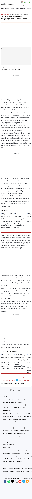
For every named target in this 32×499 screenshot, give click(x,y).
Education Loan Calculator (8, 436)
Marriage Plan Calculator (21, 436)
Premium (7, 8)
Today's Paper (6, 465)
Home (2, 8)
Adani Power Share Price (8, 402)
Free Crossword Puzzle (8, 444)
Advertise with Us (20, 471)
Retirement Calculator (24, 430)
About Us (13, 465)
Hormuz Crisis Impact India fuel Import (17, 419)
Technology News (15, 456)
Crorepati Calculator (19, 428)
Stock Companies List (7, 442)
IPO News (28, 450)
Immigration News (16, 453)
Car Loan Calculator (7, 433)
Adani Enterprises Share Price (22, 399)
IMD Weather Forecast (19, 413)
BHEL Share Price (21, 405)
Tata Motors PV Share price (9, 405)
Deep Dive (5, 419)
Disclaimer (5, 468)
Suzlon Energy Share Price (8, 399)
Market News (21, 450)
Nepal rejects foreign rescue (9, 421)
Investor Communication (14, 468)
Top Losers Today (18, 416)
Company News (13, 450)
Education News (6, 458)
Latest (12, 8)
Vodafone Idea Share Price (19, 407)
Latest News (5, 450)
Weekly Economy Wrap (8, 413)
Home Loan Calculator (19, 433)
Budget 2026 (19, 461)
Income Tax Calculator (8, 428)
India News (6, 14)
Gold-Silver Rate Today (8, 416)
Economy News (27, 458)
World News (23, 456)
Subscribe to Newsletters (19, 442)
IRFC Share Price (19, 402)
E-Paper (17, 8)
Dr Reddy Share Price (7, 407)
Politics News (12, 461)
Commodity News (6, 453)
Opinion (13, 458)
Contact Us (12, 471)
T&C (18, 465)
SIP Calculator (14, 430)
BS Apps (9, 474)
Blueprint (28, 8)
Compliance (5, 471)
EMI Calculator (6, 430)
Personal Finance (6, 456)
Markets (22, 8)
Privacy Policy (24, 465)
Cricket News (25, 453)
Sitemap (27, 471)
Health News (19, 458)
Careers (4, 474)
